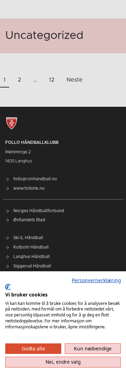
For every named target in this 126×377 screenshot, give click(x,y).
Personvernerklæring (96, 280)
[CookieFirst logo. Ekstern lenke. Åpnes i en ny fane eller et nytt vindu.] (7, 287)
